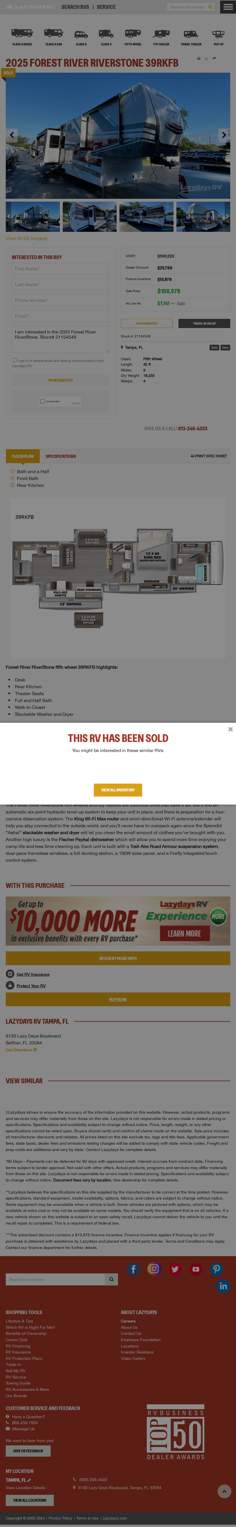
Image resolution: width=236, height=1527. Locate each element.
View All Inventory (118, 790)
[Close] (231, 729)
